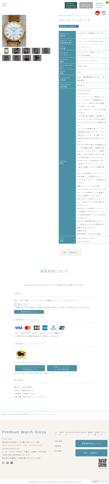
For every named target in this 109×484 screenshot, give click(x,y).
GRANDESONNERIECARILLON (71, 5)
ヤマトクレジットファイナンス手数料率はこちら (30, 368)
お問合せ (73, 252)
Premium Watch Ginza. (54, 482)
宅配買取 (57, 446)
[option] (26, 31)
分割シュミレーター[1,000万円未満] (62, 368)
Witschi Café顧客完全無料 (86, 5)
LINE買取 (58, 441)
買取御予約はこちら (29, 312)
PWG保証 (58, 451)
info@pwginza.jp (10, 448)
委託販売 (101, 5)
